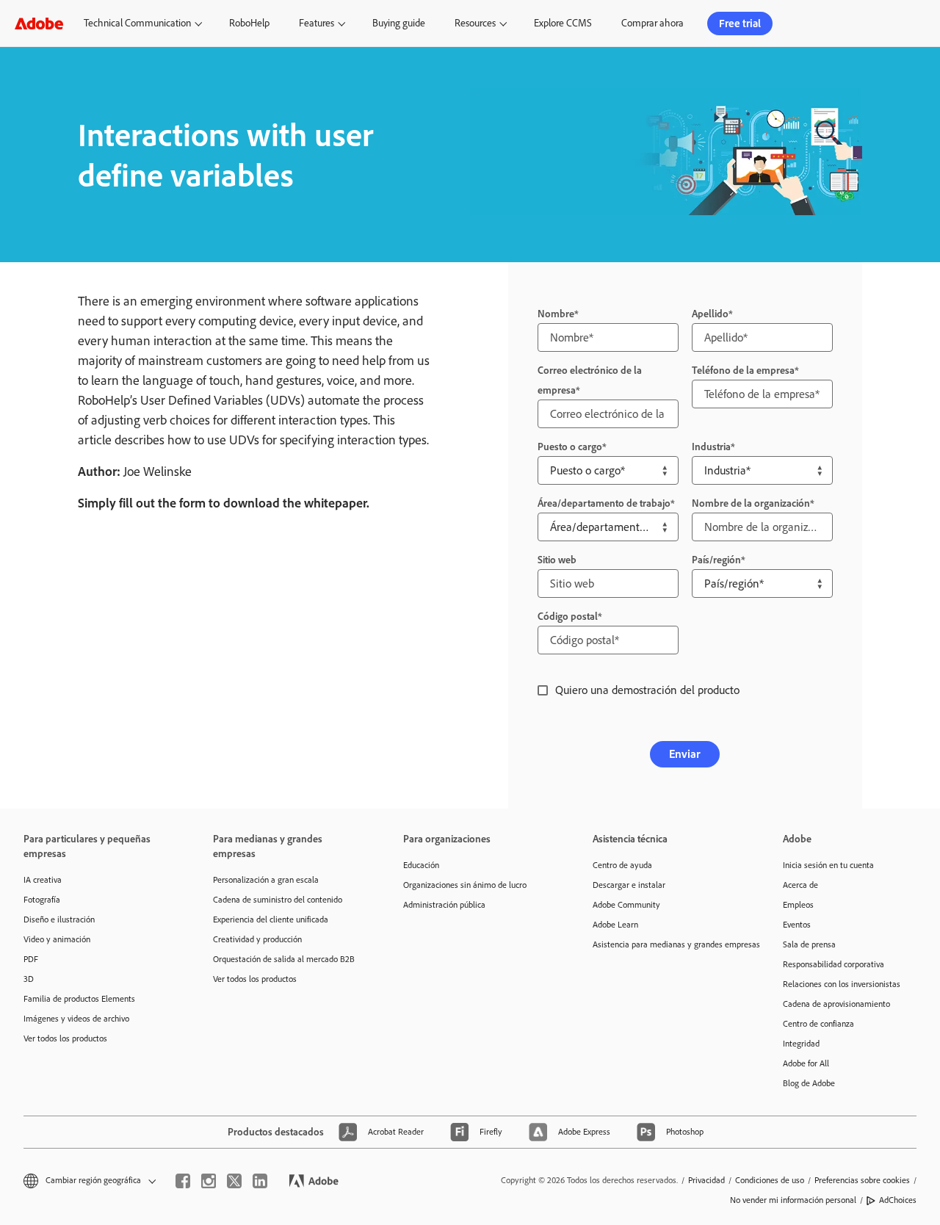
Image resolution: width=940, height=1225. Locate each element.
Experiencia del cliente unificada (270, 919)
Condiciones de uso (769, 1180)
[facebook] (183, 1181)
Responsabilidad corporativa (833, 964)
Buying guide (398, 23)
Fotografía (42, 900)
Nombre (556, 314)
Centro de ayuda (622, 865)
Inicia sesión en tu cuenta (828, 865)
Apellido (710, 314)
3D (29, 979)
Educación (421, 865)
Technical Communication (137, 23)
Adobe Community (626, 905)
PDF (31, 959)
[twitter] (234, 1181)
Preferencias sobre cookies (862, 1180)
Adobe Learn (615, 924)
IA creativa (43, 880)
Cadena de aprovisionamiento (836, 1004)
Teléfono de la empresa (743, 370)
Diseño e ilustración (59, 919)
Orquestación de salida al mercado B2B (284, 959)
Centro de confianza (818, 1024)
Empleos (798, 905)
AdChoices (897, 1200)
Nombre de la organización (751, 503)
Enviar (685, 754)
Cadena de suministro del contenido (277, 900)
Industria (711, 447)
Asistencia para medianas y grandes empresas (665, 944)
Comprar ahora (652, 23)
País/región (716, 560)
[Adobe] (39, 23)
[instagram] (208, 1181)
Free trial (740, 23)
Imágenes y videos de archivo (76, 1018)
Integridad (801, 1043)
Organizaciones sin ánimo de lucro (465, 885)
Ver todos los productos (65, 1038)
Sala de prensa (809, 944)
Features (316, 23)
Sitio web (557, 560)
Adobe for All (806, 1063)
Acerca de (800, 885)
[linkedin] (260, 1181)
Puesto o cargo (570, 447)
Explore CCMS (563, 23)
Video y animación (57, 939)
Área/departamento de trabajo (604, 503)
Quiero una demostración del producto (647, 690)
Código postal (568, 616)
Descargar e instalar (629, 885)
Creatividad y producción (257, 939)
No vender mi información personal (793, 1200)
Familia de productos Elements (79, 999)
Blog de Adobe (809, 1083)
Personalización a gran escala (266, 880)
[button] (852, 23)
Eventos (797, 924)
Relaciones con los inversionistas (841, 984)
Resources (475, 23)
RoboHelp (249, 23)
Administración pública (444, 905)
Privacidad (706, 1180)
